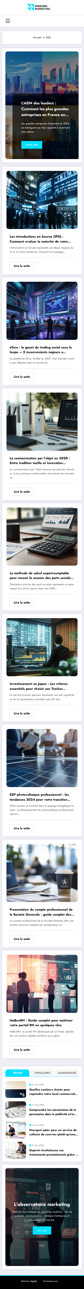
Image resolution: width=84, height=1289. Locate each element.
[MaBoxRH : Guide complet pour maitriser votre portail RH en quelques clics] (42, 984)
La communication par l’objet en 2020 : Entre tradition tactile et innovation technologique (40, 461)
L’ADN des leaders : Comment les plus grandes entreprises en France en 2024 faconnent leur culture (44, 109)
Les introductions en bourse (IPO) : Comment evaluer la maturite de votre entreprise (39, 239)
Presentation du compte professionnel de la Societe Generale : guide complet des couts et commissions (41, 912)
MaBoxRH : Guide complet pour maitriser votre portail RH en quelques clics (41, 1023)
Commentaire (67, 1073)
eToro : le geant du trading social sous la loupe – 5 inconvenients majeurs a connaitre (41, 350)
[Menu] (8, 21)
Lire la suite (32, 144)
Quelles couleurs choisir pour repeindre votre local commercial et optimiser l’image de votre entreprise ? (52, 1092)
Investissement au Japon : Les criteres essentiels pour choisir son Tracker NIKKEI (39, 686)
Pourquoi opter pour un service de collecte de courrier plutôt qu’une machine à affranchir (53, 1132)
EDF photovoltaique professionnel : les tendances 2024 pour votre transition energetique (39, 797)
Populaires (42, 1073)
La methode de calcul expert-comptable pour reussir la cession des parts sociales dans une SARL (41, 575)
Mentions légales (29, 1281)
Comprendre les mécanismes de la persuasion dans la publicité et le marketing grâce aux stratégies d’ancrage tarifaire (52, 1112)
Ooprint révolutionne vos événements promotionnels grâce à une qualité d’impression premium (53, 1152)
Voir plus (42, 1230)
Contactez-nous (50, 1281)
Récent (18, 1073)
